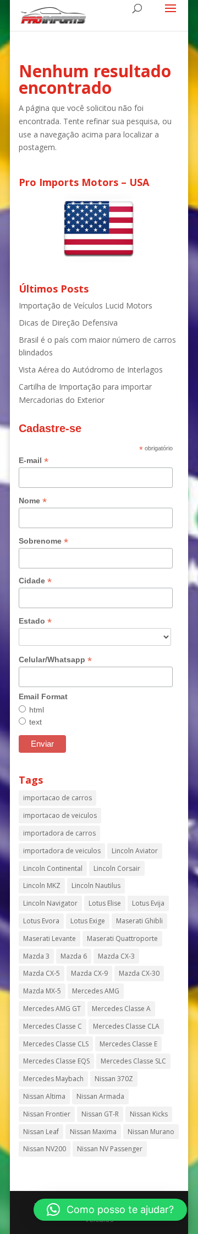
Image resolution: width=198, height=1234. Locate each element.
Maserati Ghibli (139, 921)
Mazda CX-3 (116, 956)
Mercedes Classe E (128, 1044)
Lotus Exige (87, 921)
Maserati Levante (49, 938)
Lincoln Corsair (117, 868)
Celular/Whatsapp (55, 660)
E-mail (33, 460)
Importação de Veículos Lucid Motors (85, 305)
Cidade (35, 581)
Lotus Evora (41, 921)
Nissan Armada (100, 1096)
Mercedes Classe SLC (133, 1061)
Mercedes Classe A (121, 1008)
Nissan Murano (151, 1131)
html (36, 709)
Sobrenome (43, 541)
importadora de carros (59, 833)
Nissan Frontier (46, 1114)
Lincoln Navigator (50, 903)
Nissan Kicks (149, 1114)
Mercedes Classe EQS (56, 1061)
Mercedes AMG (95, 991)
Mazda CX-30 (139, 973)
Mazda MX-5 (42, 991)
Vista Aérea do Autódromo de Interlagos (91, 369)
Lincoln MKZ (42, 885)
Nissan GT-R (100, 1114)
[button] (110, 1210)
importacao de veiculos (60, 815)
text (35, 721)
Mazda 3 (36, 956)
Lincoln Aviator (135, 850)
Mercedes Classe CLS (56, 1044)
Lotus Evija (148, 903)
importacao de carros (57, 797)
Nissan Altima (44, 1096)
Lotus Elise (105, 903)
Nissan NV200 (44, 1148)
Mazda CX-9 (89, 973)
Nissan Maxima (93, 1131)
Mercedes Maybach (53, 1078)
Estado (35, 621)
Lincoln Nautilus (96, 885)
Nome (33, 501)
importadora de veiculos (62, 850)
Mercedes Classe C (52, 1026)
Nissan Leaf (41, 1131)
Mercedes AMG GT (52, 1008)
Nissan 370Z (114, 1078)
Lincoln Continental (52, 868)
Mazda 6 (74, 956)
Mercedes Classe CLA (126, 1026)
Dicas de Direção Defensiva (68, 322)
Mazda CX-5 (41, 973)
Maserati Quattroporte (122, 938)
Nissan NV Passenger (109, 1148)
